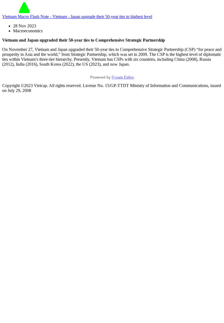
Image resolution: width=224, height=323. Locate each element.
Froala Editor (123, 77)
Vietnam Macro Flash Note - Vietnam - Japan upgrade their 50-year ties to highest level (77, 16)
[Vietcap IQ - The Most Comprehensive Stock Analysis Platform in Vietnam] (24, 11)
